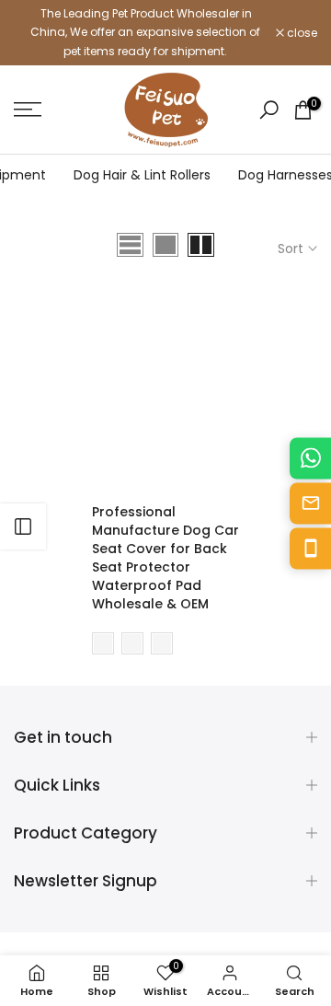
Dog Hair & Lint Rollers (142, 175)
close (300, 33)
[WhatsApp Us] (310, 458)
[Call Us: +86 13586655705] (310, 548)
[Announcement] (145, 33)
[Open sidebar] (23, 526)
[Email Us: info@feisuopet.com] (310, 503)
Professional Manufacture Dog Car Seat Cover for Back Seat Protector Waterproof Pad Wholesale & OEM (165, 558)
